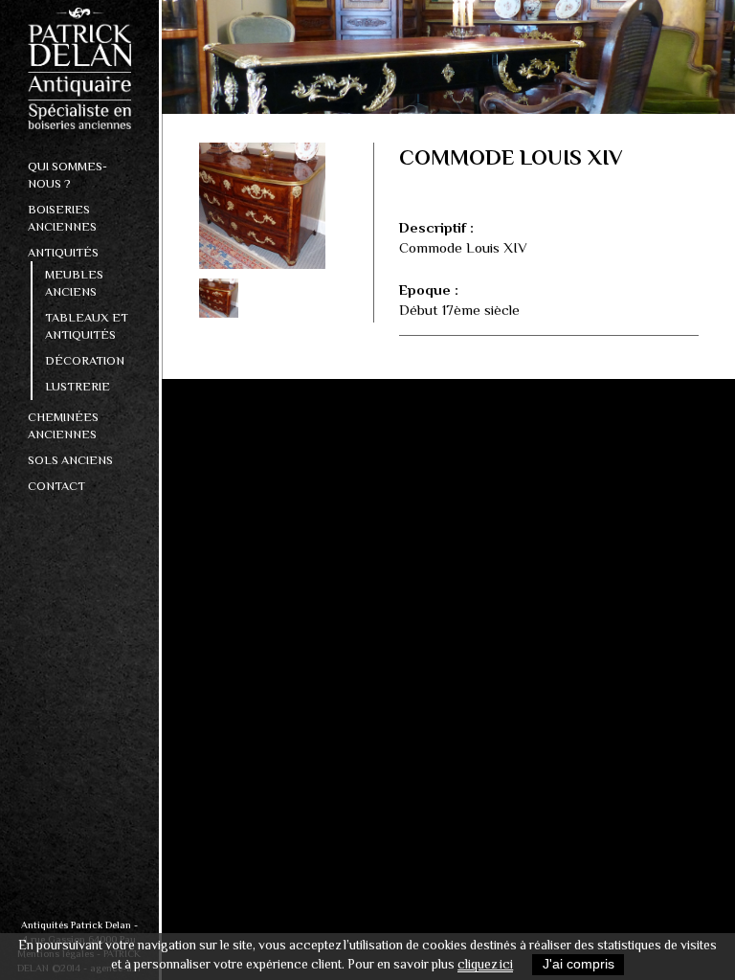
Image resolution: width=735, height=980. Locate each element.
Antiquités (63, 252)
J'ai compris (578, 964)
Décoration (84, 360)
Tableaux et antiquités (86, 326)
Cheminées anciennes (63, 425)
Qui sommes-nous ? (67, 174)
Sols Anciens (70, 460)
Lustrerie (77, 386)
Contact (56, 486)
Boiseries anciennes (62, 218)
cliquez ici (485, 964)
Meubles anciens (74, 283)
